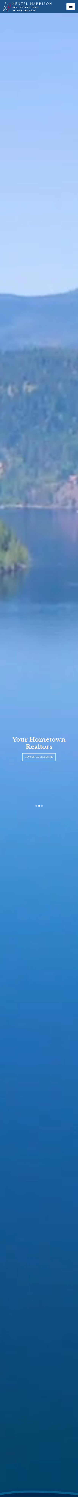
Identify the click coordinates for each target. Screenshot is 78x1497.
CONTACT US (39, 757)
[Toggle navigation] (70, 6)
